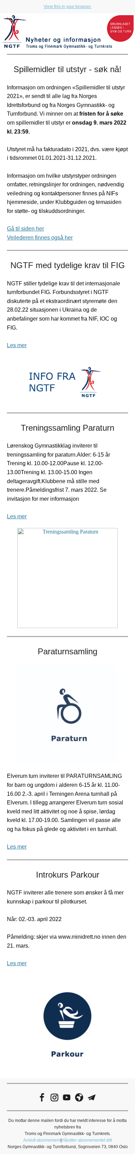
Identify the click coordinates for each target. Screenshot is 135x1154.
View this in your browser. (67, 6)
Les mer (17, 345)
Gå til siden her (25, 229)
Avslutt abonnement (42, 1140)
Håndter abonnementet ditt (87, 1140)
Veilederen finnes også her (40, 238)
